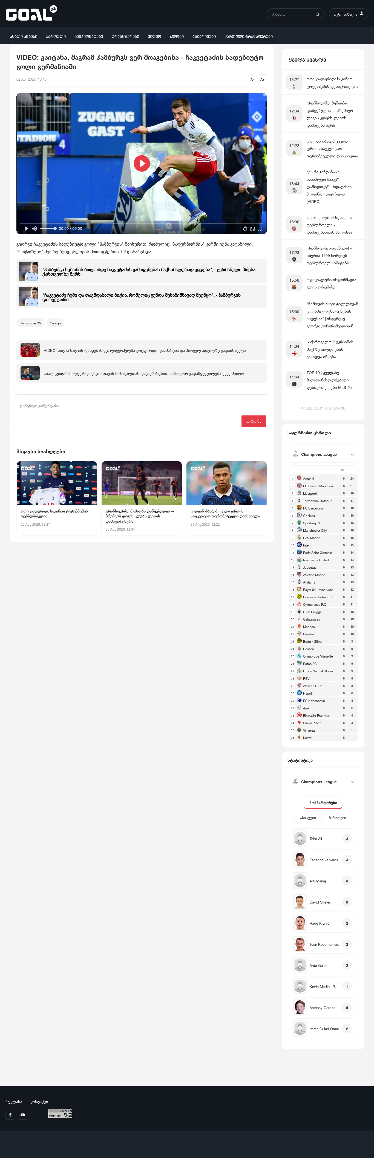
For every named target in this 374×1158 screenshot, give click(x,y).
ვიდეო (154, 35)
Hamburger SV (30, 322)
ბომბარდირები (323, 802)
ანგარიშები (204, 35)
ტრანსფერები (125, 35)
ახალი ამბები (23, 35)
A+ (262, 79)
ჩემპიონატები (88, 35)
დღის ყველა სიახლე (323, 407)
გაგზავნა (253, 420)
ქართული (56, 35)
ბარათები (337, 817)
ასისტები (308, 817)
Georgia (55, 322)
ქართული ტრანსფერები (249, 35)
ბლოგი (177, 35)
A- (252, 79)
